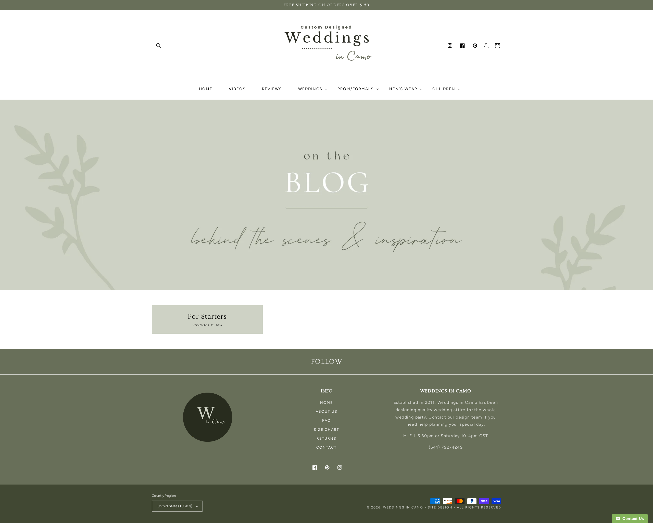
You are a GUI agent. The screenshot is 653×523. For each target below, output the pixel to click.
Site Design (440, 507)
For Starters (207, 316)
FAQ (326, 420)
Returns (326, 438)
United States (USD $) (174, 506)
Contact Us (632, 518)
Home (326, 402)
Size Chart (326, 429)
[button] (158, 45)
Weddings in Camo (403, 507)
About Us (326, 411)
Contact (326, 447)
